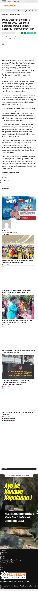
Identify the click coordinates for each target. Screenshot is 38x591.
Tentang (2, 558)
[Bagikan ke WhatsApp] (31, 33)
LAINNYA (4, 469)
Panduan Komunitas (6, 564)
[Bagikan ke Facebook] (25, 33)
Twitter (2, 554)
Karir (1, 570)
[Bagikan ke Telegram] (34, 33)
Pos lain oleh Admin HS (9, 232)
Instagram (3, 552)
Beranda (5, 14)
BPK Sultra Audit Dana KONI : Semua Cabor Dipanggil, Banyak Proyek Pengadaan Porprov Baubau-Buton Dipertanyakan (17, 382)
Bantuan (2, 566)
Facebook (3, 550)
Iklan (1, 568)
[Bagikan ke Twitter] (28, 33)
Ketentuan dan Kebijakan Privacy (10, 560)
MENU (4, 1)
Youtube (2, 556)
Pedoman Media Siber (7, 562)
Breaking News (15, 14)
